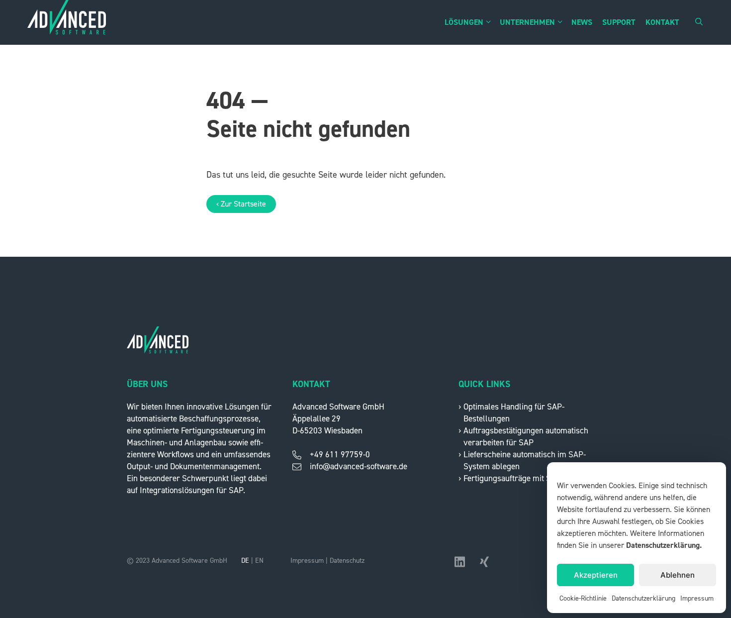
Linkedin (460, 563)
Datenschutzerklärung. (664, 545)
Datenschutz (347, 560)
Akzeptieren (596, 575)
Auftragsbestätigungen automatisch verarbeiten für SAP (525, 436)
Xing (485, 560)
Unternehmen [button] (527, 22)
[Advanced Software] (66, 22)
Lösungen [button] (464, 22)
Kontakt (662, 22)
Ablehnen (677, 575)
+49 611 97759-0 (340, 454)
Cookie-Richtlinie (583, 598)
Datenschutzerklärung (643, 598)
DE (245, 560)
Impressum (697, 598)
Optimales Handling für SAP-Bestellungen (513, 413)
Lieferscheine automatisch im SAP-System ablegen (524, 460)
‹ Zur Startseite (241, 204)
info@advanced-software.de (358, 466)
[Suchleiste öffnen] (699, 22)
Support (619, 22)
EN (259, 560)
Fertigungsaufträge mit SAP (512, 478)
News (581, 22)
